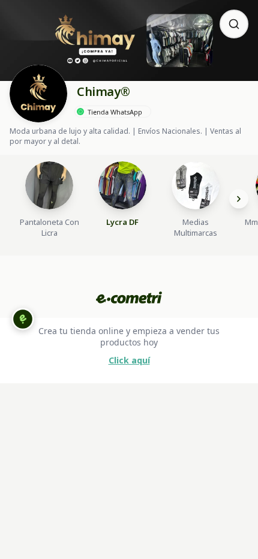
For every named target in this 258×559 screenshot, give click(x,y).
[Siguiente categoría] (238, 199)
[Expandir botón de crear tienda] (22, 319)
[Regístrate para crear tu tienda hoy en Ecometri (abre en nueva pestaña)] (129, 297)
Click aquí (129, 360)
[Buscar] (234, 24)
